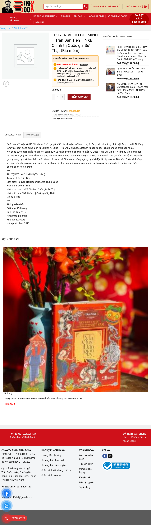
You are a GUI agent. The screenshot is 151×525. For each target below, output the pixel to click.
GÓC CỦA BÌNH (96, 16)
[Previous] (3, 415)
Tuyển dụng (84, 487)
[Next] (13, 82)
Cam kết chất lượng (85, 471)
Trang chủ (5, 28)
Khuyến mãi (85, 477)
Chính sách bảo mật (51, 475)
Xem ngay (84, 64)
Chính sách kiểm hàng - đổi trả (56, 470)
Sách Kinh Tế (21, 28)
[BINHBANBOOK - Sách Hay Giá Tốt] (20, 6)
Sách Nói (40, 22)
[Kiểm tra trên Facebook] (104, 456)
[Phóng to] (6, 84)
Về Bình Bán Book (117, 16)
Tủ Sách (65, 16)
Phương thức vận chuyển (53, 465)
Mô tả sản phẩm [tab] (13, 135)
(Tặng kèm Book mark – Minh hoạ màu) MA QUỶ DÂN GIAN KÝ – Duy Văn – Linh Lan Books (43, 398)
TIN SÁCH (78, 16)
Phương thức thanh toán (53, 460)
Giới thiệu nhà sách (86, 457)
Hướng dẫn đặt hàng (51, 455)
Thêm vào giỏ (79, 96)
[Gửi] (85, 6)
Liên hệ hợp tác (86, 482)
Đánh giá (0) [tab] (32, 135)
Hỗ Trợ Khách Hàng (44, 16)
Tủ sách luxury (86, 464)
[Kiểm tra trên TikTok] (110, 456)
